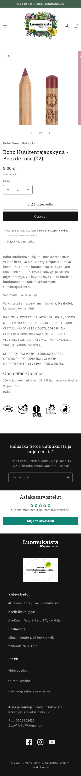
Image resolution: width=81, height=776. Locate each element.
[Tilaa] (67, 477)
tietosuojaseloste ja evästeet (30, 691)
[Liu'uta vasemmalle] (31, 132)
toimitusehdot (19, 680)
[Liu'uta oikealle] (49, 132)
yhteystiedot (17, 670)
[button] (5, 25)
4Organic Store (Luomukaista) (40, 763)
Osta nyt (40, 216)
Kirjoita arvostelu (40, 521)
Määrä (7, 181)
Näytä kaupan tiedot (21, 241)
